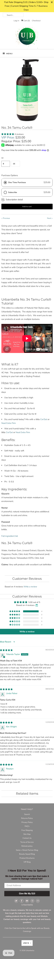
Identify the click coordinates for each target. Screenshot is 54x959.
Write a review (30, 586)
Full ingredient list (9, 536)
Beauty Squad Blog (27, 854)
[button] (8, 134)
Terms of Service (27, 842)
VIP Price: (8, 137)
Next (49, 218)
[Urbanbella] (27, 37)
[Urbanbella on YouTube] (27, 901)
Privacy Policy (27, 822)
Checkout (36, 20)
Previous (6, 218)
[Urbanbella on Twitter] (16, 901)
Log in (16, 20)
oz (2, 157)
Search (27, 814)
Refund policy (27, 846)
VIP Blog (27, 862)
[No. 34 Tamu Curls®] (27, 90)
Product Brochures (27, 858)
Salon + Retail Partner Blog (27, 850)
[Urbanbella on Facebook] (21, 901)
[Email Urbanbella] (38, 901)
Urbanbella (30, 950)
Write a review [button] (27, 631)
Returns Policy (27, 818)
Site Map (27, 834)
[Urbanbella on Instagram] (32, 901)
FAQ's (27, 826)
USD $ (26, 943)
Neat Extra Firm (8, 423)
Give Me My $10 (27, 893)
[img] (6, 650)
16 (14, 164)
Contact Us (27, 838)
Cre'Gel (44, 419)
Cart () (26, 20)
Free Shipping (27, 830)
